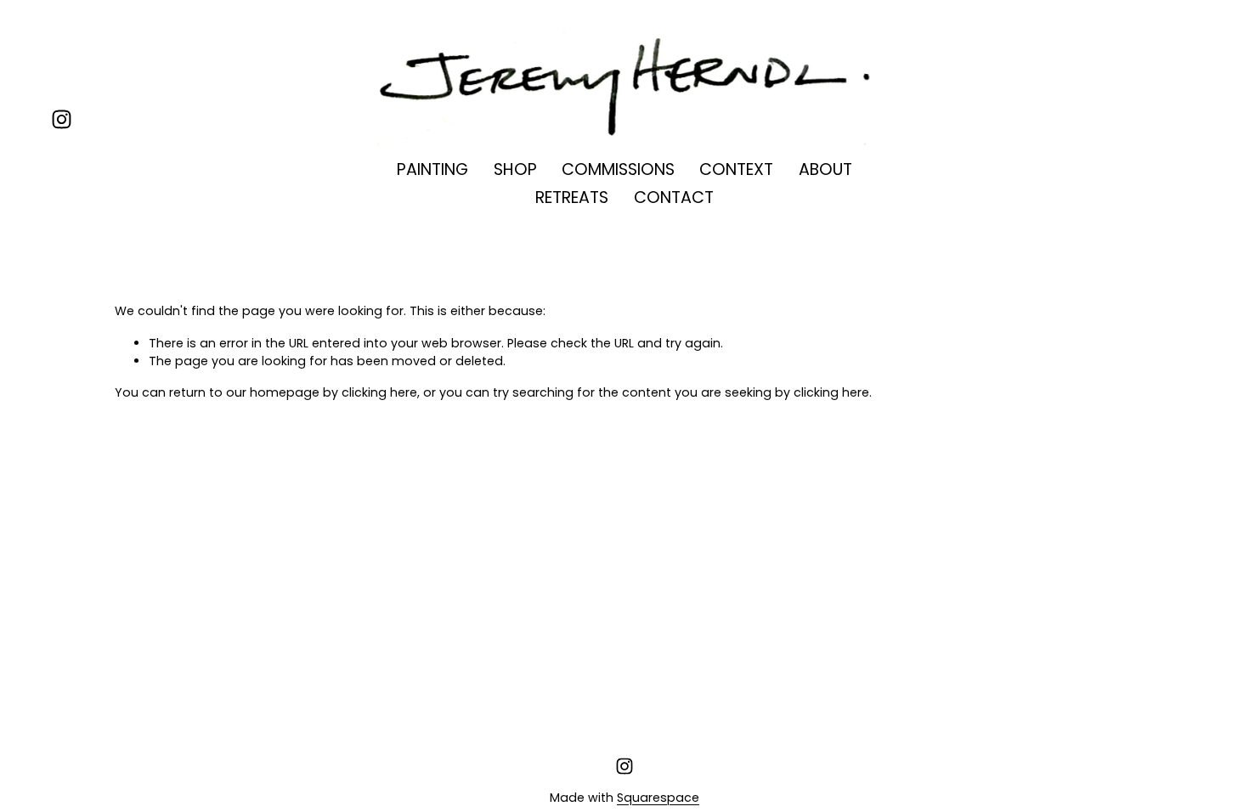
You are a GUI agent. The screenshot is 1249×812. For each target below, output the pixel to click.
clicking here (379, 392)
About (825, 169)
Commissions (618, 169)
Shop (515, 169)
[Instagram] (61, 119)
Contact (674, 197)
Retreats (571, 197)
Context (736, 169)
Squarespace (658, 797)
